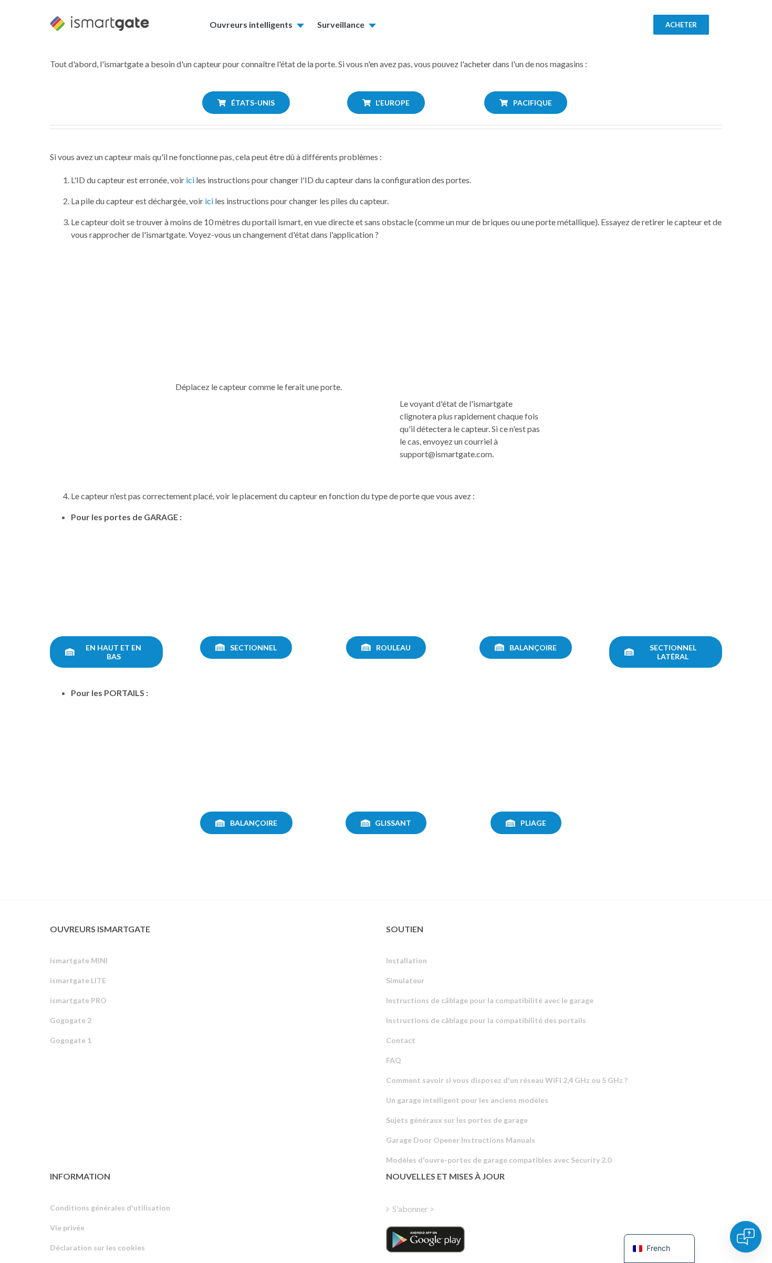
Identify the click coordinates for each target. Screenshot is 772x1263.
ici (190, 180)
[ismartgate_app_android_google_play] (425, 1239)
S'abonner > (413, 1209)
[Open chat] (745, 1237)
